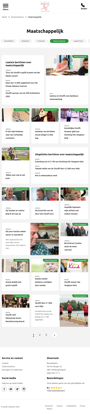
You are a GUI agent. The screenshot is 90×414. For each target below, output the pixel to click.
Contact (5, 363)
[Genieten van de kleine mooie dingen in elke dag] (45, 115)
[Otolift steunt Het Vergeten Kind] (74, 265)
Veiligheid (25, 41)
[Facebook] (4, 389)
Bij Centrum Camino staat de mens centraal (73, 246)
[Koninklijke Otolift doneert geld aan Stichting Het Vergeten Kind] (74, 115)
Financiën (41, 41)
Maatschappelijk (59, 41)
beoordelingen (55, 390)
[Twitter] (17, 389)
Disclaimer (49, 406)
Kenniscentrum (17, 17)
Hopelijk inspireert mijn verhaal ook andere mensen (72, 210)
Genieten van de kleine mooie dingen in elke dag (45, 134)
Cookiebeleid (71, 406)
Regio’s (49, 409)
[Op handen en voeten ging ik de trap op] (15, 194)
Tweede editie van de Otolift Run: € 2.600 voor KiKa (57, 168)
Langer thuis (78, 41)
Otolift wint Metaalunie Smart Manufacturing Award (15, 318)
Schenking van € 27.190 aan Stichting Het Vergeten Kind (59, 161)
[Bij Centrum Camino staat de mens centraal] (74, 229)
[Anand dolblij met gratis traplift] (15, 265)
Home (4, 17)
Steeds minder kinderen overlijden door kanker (43, 282)
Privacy (82, 406)
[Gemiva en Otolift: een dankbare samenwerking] (67, 65)
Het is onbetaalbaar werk (46, 175)
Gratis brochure (8, 366)
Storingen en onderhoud (12, 370)
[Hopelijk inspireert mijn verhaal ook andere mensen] (74, 194)
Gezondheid (8, 41)
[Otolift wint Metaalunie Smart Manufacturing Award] (15, 301)
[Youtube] (10, 389)
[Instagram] (24, 389)
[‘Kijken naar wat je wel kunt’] (15, 153)
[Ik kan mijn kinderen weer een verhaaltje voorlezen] (15, 115)
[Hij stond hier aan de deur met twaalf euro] (45, 194)
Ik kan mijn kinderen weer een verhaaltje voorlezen (14, 134)
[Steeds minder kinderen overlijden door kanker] (45, 265)
